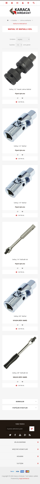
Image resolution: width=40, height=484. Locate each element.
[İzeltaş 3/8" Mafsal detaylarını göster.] (20, 296)
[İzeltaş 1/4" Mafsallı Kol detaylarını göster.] (20, 239)
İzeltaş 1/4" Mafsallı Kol (20, 259)
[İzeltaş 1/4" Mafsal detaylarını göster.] (20, 182)
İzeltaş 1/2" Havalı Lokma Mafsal (20, 89)
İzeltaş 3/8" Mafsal (20, 316)
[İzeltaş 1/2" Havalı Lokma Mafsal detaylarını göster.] (20, 69)
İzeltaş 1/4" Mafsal (20, 203)
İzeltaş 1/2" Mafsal (20, 146)
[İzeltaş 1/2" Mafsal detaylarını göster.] (20, 126)
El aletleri (14, 20)
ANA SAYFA (8, 20)
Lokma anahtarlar (25, 20)
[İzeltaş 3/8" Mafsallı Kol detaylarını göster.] (20, 352)
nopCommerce (24, 478)
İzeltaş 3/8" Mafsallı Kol (20, 373)
